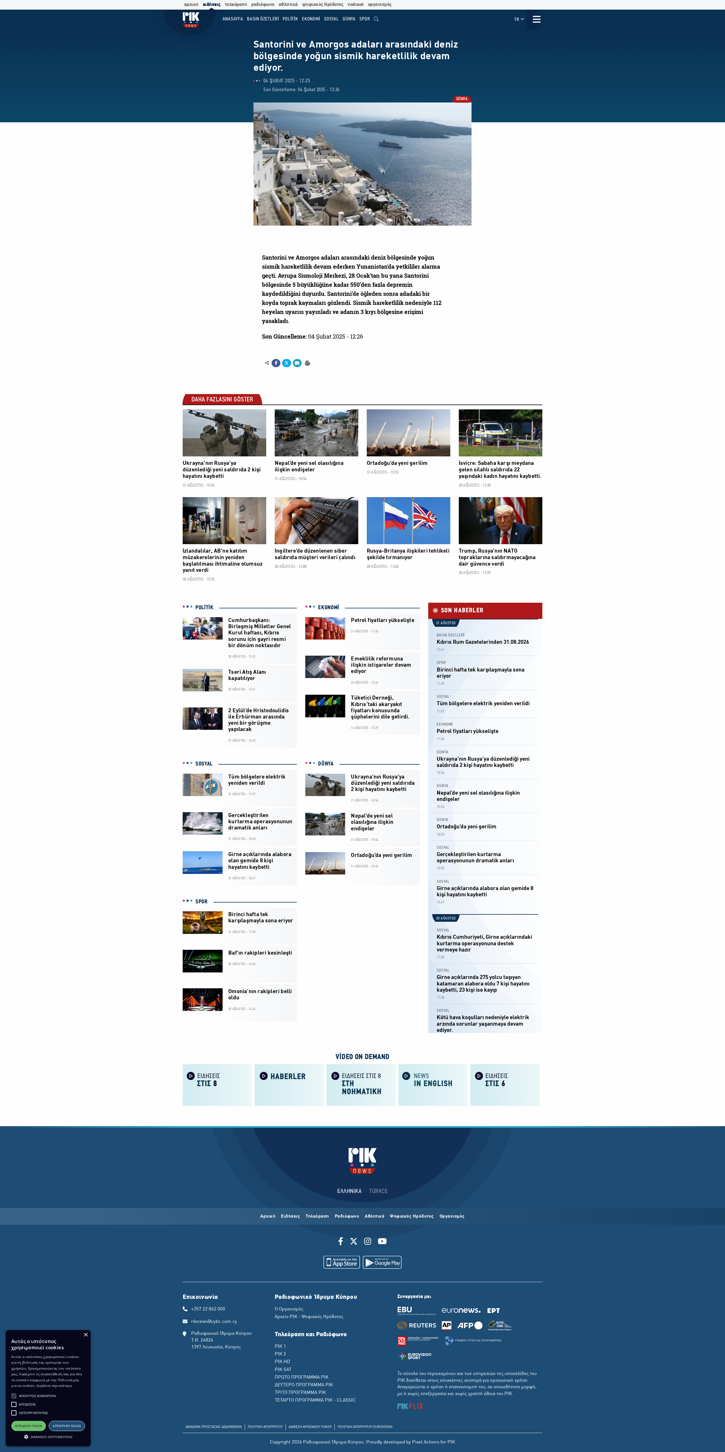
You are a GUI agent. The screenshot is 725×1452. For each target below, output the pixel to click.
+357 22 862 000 (208, 1309)
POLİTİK (204, 608)
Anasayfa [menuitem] (233, 19)
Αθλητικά (374, 1216)
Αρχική (267, 1216)
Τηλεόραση (317, 1216)
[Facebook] (341, 1242)
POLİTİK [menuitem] (290, 19)
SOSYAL (204, 764)
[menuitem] (376, 19)
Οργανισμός (452, 1216)
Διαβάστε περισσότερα (54, 1385)
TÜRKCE (378, 1191)
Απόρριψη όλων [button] (67, 1426)
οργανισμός (380, 5)
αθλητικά (288, 5)
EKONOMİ (328, 608)
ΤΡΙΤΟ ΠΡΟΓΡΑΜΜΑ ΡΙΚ (300, 1393)
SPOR (201, 902)
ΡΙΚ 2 (280, 1354)
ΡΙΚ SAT (283, 1370)
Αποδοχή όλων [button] (28, 1426)
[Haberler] (289, 1084)
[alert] (48, 1388)
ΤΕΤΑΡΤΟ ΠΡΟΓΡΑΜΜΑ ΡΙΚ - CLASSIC (315, 1400)
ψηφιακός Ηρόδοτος (323, 5)
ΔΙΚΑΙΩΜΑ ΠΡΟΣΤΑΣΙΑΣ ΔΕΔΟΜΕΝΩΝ (213, 1427)
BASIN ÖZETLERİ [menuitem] (263, 19)
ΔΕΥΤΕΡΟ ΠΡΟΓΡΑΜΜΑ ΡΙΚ (304, 1385)
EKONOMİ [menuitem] (311, 19)
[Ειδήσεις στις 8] (217, 1084)
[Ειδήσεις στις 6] (505, 1084)
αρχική (191, 5)
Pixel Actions (425, 1442)
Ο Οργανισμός (289, 1309)
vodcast (355, 5)
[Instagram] (368, 1242)
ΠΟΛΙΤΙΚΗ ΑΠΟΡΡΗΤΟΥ (265, 1427)
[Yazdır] (306, 363)
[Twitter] (353, 1242)
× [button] (86, 1335)
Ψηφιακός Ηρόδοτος (412, 1216)
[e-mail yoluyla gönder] (297, 363)
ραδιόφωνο (262, 5)
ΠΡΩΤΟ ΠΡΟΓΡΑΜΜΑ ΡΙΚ (302, 1377)
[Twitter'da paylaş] (286, 363)
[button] (14, 1396)
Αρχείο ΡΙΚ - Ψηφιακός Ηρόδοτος (309, 1317)
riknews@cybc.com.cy (214, 1322)
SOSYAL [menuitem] (331, 19)
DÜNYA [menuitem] (349, 19)
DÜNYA (462, 99)
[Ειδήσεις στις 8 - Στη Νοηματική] (361, 1084)
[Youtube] (382, 1242)
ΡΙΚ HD (282, 1362)
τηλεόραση (236, 5)
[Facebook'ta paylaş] (276, 363)
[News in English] (433, 1084)
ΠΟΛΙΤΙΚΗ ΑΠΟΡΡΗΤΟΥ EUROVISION (365, 1427)
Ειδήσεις (290, 1216)
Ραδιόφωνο (347, 1216)
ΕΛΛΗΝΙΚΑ (349, 1191)
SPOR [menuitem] (364, 19)
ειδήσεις (212, 5)
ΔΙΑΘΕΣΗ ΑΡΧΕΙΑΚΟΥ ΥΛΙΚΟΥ (310, 1427)
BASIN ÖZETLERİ (451, 635)
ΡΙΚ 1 (280, 1346)
